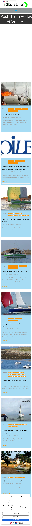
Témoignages (24, 108)
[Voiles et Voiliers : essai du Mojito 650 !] (16, 251)
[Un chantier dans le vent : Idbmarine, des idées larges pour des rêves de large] (16, 146)
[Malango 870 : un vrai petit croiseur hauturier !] (16, 303)
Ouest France (18, 213)
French (7, 1)
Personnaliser (16, 513)
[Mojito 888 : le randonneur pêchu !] (16, 462)
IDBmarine (11, 108)
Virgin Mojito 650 (19, 160)
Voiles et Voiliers (13, 110)
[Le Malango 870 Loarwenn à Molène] (16, 357)
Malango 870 (18, 318)
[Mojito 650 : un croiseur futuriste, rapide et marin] (16, 198)
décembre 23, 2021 (9, 224)
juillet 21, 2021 (8, 274)
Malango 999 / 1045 (13, 374)
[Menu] (16, 10)
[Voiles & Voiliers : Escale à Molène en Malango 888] (16, 409)
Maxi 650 (17, 108)
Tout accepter (16, 519)
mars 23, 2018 (8, 328)
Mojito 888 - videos (22, 424)
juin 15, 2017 (8, 435)
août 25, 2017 (8, 383)
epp (3, 117)
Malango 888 (20, 372)
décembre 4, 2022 (9, 171)
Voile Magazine (23, 266)
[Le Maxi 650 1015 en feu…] (16, 93)
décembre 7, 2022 (9, 117)
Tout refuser (15, 516)
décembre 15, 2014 (9, 483)
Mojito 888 (22, 374)
